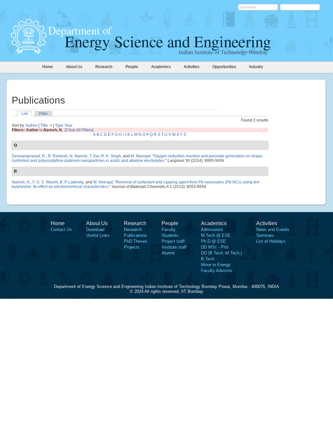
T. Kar (94, 156)
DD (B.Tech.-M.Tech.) (221, 253)
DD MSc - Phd (214, 247)
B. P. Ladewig (72, 182)
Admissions (212, 229)
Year (68, 125)
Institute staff (174, 247)
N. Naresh (78, 156)
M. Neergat (140, 156)
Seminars (265, 235)
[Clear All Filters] (79, 130)
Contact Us (61, 229)
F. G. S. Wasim (45, 182)
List (24, 113)
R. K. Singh (111, 156)
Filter (43, 113)
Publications (135, 235)
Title (44, 125)
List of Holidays (271, 241)
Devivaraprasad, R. (29, 156)
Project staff (173, 241)
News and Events (272, 229)
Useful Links (98, 235)
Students (170, 235)
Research (133, 229)
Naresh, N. (21, 182)
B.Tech (207, 258)
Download (95, 229)
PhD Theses (135, 241)
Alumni (168, 253)
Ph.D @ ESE (213, 241)
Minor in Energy (216, 264)
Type (59, 125)
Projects (132, 247)
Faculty (169, 229)
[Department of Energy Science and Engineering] (29, 52)
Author (31, 125)
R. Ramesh (58, 156)
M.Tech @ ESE (216, 235)
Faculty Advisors (217, 270)
